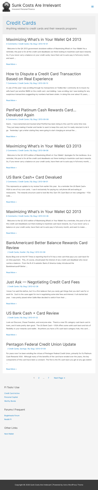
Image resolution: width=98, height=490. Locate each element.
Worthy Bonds (10, 401)
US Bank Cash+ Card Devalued (34, 177)
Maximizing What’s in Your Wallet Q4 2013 (43, 39)
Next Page (59, 378)
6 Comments (11, 119)
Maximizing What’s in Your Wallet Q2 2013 (43, 211)
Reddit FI (8, 419)
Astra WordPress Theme (73, 485)
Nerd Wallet (9, 434)
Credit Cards (24, 44)
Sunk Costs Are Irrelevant (36, 5)
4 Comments (11, 44)
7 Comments (11, 83)
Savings (23, 349)
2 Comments (11, 150)
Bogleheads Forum (12, 416)
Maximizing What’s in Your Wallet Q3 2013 (43, 146)
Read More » (11, 64)
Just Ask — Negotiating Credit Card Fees (43, 282)
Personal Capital (11, 397)
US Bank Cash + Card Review (32, 313)
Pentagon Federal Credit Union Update (41, 344)
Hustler (23, 252)
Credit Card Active (12, 393)
